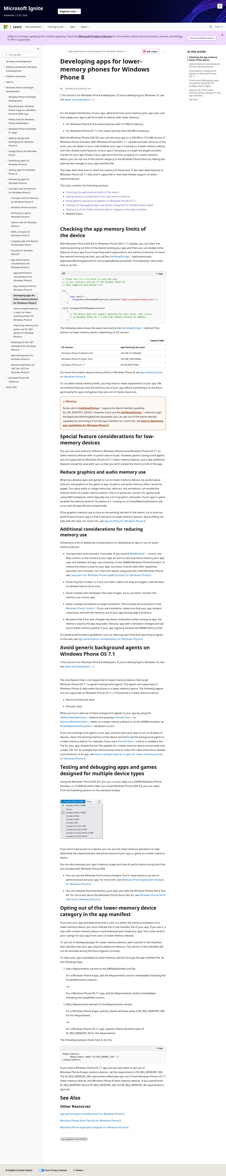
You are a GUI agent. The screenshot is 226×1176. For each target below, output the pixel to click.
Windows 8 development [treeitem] (19, 61)
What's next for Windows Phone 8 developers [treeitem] (21, 121)
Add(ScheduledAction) (73, 717)
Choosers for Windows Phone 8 (132, 575)
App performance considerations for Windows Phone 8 (96, 51)
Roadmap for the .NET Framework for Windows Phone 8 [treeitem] (23, 346)
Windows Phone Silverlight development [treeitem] (22, 98)
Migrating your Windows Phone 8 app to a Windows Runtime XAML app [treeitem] (22, 110)
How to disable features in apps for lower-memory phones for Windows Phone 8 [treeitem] (26, 314)
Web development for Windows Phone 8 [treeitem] (22, 357)
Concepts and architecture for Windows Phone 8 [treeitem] (24, 200)
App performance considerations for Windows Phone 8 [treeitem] (23, 276)
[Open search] (211, 27)
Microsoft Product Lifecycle (95, 36)
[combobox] (21, 54)
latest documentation (77, 99)
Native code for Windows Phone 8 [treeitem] (24, 224)
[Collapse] (38, 48)
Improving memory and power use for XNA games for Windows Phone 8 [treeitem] (26, 331)
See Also (193, 99)
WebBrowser (137, 553)
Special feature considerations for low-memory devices (98, 196)
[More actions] (163, 51)
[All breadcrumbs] (62, 51)
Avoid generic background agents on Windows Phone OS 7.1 (101, 201)
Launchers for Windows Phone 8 (89, 575)
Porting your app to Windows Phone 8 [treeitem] (21, 215)
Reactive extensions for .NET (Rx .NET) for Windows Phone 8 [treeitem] (23, 368)
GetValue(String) (119, 256)
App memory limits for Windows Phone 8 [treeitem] (25, 288)
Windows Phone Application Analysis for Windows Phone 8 (94, 1127)
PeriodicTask (122, 717)
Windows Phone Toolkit (79, 608)
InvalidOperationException (75, 726)
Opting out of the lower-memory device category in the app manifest (106, 209)
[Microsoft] (6, 27)
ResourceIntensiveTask (73, 721)
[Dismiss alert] (219, 6)
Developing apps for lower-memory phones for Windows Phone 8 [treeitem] (26, 299)
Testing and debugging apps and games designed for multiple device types (109, 205)
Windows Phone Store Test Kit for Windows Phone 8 (90, 1120)
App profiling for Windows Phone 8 (124, 521)
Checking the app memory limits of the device (92, 192)
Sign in (218, 26)
